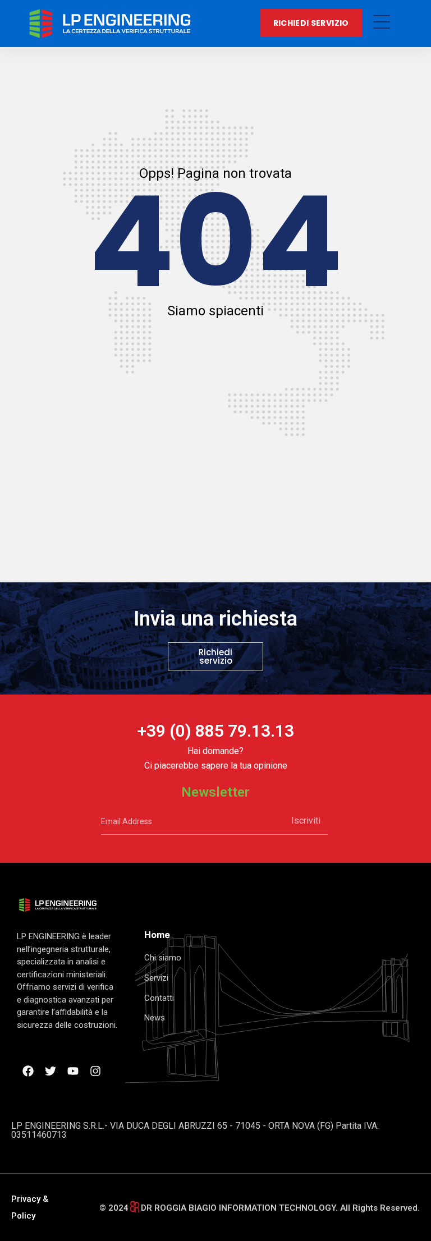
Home (157, 934)
